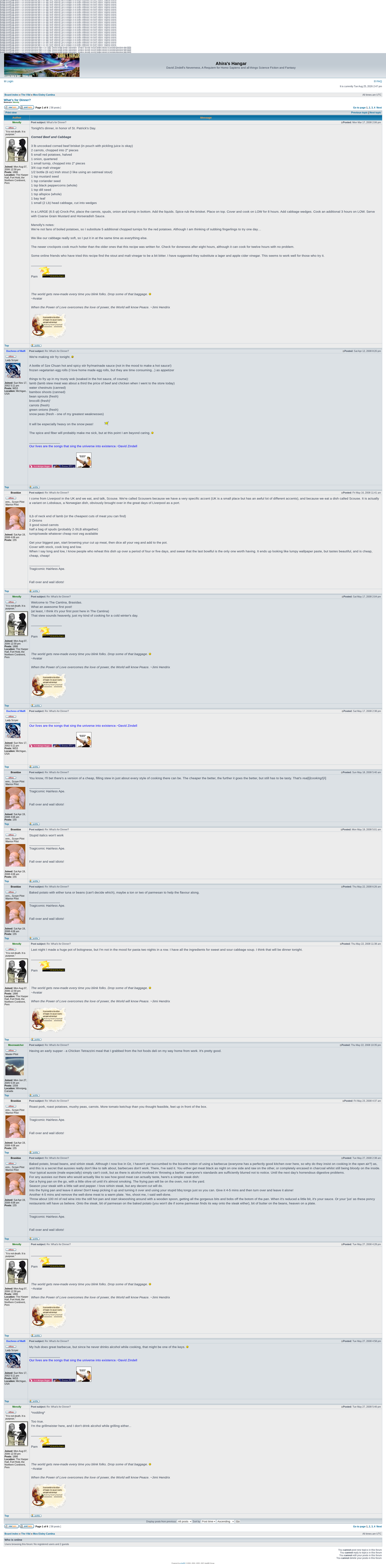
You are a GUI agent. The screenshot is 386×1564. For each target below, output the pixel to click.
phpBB (182, 1563)
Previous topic (359, 112)
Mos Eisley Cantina (44, 95)
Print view (11, 112)
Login (9, 81)
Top (7, 345)
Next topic (375, 112)
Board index (12, 95)
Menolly (16, 102)
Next (379, 107)
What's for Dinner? (17, 100)
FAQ (379, 81)
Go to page (359, 107)
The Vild (25, 95)
